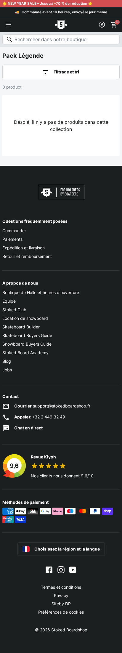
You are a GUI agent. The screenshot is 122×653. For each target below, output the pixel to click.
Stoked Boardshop (69, 629)
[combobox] (61, 39)
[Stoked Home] (61, 25)
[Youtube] (72, 569)
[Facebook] (49, 569)
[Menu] (8, 25)
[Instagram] (61, 569)
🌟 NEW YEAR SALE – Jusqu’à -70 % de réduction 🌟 (47, 3)
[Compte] (102, 25)
